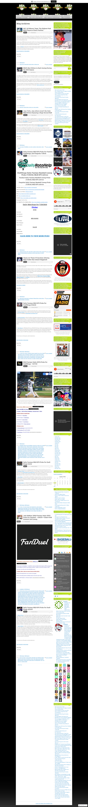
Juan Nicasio (20, 432)
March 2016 (57, 449)
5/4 (23, 506)
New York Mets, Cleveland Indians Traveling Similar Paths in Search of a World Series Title (63, 775)
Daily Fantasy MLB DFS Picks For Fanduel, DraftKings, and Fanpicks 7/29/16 (38, 152)
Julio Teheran (20, 328)
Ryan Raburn (42, 602)
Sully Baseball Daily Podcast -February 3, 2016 (63, 525)
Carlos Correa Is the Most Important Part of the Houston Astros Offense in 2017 (63, 746)
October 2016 (57, 440)
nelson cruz (31, 107)
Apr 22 (25, 611)
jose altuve (34, 146)
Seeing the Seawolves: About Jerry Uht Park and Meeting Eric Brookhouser (63, 651)
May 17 (25, 366)
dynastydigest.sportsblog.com (31, 313)
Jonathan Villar (38, 509)
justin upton (27, 453)
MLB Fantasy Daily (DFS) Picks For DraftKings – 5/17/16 (35, 363)
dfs (25, 354)
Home (18, 15)
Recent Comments (69, 552)
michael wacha (26, 660)
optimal (22, 358)
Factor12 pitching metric (39, 594)
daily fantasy (31, 251)
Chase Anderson (27, 423)
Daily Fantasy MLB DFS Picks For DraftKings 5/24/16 (34, 304)
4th (21, 506)
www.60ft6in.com (36, 604)
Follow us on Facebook (61, 546)
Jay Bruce (27, 277)
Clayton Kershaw (21, 428)
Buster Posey (22, 64)
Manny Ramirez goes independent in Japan (62, 747)
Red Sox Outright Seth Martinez (60, 508)
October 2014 (57, 460)
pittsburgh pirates (31, 601)
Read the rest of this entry (35, 432)
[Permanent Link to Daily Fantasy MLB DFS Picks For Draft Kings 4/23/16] (20, 611)
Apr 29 (18, 521)
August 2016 (57, 442)
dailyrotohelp (33, 155)
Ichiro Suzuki (40, 125)
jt (41, 509)
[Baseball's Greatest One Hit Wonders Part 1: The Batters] (67, 162)
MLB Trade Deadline (21, 299)
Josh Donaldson (31, 597)
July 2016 (56, 444)
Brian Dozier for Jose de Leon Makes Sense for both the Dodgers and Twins (63, 790)
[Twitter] (57, 596)
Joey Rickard (20, 452)
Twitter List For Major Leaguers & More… (62, 751)
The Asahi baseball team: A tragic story (61, 116)
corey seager (22, 146)
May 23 (25, 307)
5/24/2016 (29, 353)
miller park (39, 454)
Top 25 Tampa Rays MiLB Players (61, 750)
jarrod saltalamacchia (31, 450)
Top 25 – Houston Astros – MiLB (60, 776)
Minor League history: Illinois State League (62, 748)
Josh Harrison (28, 659)
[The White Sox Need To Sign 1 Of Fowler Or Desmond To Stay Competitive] (58, 143)
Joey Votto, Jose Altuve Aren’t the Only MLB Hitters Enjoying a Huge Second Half (37, 112)
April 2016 (56, 447)
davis (23, 354)
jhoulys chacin (23, 659)
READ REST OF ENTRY (21, 285)
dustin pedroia (41, 508)
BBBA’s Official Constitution (52, 17)
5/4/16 (25, 506)
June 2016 (56, 445)
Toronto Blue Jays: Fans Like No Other (63, 652)
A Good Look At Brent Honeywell (60, 114)
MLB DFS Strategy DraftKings (35, 456)
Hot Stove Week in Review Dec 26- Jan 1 (62, 767)
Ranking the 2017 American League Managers (63, 744)
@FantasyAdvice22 (23, 251)
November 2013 (57, 464)
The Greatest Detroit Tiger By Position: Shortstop (60, 759)
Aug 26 (25, 115)
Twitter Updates (59, 471)
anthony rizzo (39, 445)
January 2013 (57, 467)
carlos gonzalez (39, 506)
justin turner (23, 453)
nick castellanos (38, 357)
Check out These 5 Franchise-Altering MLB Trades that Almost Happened (36, 259)
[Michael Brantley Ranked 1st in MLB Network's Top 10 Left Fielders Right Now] (67, 143)
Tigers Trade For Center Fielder (60, 105)
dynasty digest (38, 354)
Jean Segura (41, 596)
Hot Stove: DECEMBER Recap (60, 768)
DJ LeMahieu (26, 146)
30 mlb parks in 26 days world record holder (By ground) (29, 590)
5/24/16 (26, 353)
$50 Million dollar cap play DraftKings (26, 445)
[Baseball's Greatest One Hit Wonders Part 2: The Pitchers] (67, 171)
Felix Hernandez (21, 482)
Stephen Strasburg (21, 317)
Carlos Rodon (24, 419)
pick (24, 358)
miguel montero (34, 454)
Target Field (32, 457)
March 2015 (57, 457)
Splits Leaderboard (40, 84)
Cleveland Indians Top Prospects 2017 (61, 99)
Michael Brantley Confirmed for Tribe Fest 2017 (63, 120)
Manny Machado (39, 453)
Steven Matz (20, 477)
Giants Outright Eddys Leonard (60, 507)
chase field (31, 592)
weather (34, 358)
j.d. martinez (25, 450)
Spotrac (22, 46)
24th (22, 353)
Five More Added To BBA (60, 618)
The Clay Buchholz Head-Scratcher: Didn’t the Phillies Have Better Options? (63, 785)
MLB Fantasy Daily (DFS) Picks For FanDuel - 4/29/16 (27, 600)
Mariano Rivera (36, 298)
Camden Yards (34, 446)
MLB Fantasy (22, 351)
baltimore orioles (23, 446)
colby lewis (19, 593)
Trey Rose (35, 457)
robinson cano (36, 64)
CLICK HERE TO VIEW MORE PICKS (34, 236)
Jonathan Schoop (25, 452)
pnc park (28, 457)
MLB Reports (22, 62)
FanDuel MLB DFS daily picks (23, 596)
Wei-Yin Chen (20, 430)
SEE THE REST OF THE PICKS (22, 340)
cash (40, 353)
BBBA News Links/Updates (36, 17)
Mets (34, 253)
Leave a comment (49, 64)
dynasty (34, 354)
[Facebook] (55, 596)
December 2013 (57, 463)
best (38, 353)
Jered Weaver (26, 421)
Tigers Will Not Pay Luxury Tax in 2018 (62, 93)
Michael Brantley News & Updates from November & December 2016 (62, 770)
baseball (35, 353)
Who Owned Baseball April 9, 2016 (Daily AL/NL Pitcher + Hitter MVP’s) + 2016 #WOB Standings (63, 523)
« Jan (54, 486)
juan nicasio (40, 597)
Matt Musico (33, 32)
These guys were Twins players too (61, 516)
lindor (32, 659)
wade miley (40, 457)
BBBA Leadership (65, 17)
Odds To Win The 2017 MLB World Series (62, 795)
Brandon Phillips (46, 276)
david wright (26, 64)
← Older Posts (19, 664)
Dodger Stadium (30, 449)
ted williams (27, 299)
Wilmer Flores (40, 276)
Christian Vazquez (35, 448)
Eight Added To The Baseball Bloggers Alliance (61, 620)
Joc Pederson (42, 450)
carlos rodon (20, 448)
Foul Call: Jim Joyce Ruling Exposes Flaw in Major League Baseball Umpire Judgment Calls (63, 655)
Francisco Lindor (26, 355)
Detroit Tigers (24, 449)
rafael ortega (37, 602)
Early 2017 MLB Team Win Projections (61, 794)
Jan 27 (25, 32)
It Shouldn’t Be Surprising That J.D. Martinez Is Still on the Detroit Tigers (63, 765)
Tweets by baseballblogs (58, 474)
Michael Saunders (20, 277)
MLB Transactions (62, 489)
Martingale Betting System (22, 454)
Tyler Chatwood (25, 604)
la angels (30, 453)
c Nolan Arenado (29, 446)
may (43, 355)
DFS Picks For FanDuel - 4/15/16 (60, 526)
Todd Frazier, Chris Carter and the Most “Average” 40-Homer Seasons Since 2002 (62, 783)
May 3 (25, 466)
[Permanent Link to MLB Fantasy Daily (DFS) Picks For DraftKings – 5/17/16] (20, 365)
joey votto (30, 146)
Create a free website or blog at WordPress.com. (44, 803)
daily (27, 251)
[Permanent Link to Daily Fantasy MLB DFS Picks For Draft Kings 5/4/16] (20, 465)
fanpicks (37, 251)
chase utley (30, 448)
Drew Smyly (33, 594)
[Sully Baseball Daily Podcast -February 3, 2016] (67, 152)
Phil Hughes (26, 417)
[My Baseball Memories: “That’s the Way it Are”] (58, 171)
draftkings (31, 354)
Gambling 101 (22, 589)
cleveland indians (41, 592)
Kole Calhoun (22, 598)
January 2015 (57, 458)
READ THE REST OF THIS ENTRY (23, 51)
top (32, 358)
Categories (59, 552)
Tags (62, 552)
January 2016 (57, 451)
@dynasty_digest (21, 312)
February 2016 (57, 450)
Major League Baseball (40, 659)
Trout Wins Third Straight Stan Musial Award (67, 604)
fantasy (40, 251)
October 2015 (57, 455)
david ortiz (21, 107)
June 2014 (56, 462)
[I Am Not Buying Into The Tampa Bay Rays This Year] (58, 133)
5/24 (23, 353)
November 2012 (57, 468)
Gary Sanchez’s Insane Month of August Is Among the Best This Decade (62, 793)
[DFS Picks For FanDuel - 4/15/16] (58, 162)
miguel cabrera (31, 64)
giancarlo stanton (32, 509)
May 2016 (56, 446)
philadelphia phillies (24, 601)
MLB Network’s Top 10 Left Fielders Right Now (63, 100)
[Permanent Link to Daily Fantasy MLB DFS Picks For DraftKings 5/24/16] (20, 306)
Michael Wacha (20, 615)
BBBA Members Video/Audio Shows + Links (32, 15)
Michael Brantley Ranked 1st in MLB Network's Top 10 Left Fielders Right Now (63, 521)
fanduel (34, 251)
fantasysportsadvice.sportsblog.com (27, 253)
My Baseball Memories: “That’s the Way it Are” (63, 530)
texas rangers (20, 604)
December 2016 (57, 438)
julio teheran (33, 355)
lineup (41, 355)
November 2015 (57, 453)
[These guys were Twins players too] (67, 133)
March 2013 (57, 466)
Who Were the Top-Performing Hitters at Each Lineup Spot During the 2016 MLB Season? (63, 118)
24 (20, 353)
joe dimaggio (31, 298)
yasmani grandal (24, 661)
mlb (41, 253)
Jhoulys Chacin (20, 626)
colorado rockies (24, 593)
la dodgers (34, 453)
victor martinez (30, 604)
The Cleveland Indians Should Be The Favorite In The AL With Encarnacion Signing (63, 781)
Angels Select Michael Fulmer (60, 494)
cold (42, 353)
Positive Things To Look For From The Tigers (63, 757)
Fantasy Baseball (20, 355)
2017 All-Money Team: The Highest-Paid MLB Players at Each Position (37, 29)
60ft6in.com (35, 561)
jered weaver (37, 450)
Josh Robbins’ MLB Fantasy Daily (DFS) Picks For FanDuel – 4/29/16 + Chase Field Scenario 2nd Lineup (37, 517)
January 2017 (57, 436)
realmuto (34, 510)
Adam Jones (35, 445)
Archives (64, 552)
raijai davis (29, 358)
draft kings (27, 354)
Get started (54, 1)
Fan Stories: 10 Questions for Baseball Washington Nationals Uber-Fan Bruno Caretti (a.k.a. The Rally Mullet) (68, 628)
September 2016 (57, 441)
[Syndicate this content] (54, 489)
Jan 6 (25, 72)
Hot (30, 355)
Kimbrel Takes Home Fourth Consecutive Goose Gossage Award (63, 612)
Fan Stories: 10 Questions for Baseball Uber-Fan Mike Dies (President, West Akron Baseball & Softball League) (68, 635)
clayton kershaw (41, 448)
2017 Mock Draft (58, 115)
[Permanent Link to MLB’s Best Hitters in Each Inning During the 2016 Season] (20, 71)
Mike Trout (35, 598)
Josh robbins (39, 452)
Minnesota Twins (40, 598)
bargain (32, 353)
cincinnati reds (35, 592)
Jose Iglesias (34, 452)
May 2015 (56, 456)
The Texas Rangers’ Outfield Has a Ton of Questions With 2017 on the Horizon (62, 103)
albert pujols (22, 298)
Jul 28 (25, 155)
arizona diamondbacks (25, 592)
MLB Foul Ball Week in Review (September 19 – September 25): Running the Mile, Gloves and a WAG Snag (63, 661)
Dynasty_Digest (35, 307)
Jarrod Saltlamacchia (35, 596)
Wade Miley (25, 415)
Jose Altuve (25, 121)
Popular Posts (67, 552)
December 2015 (57, 452)
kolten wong (38, 355)
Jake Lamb (29, 596)
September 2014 (57, 461)
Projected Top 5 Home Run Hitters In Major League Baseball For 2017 (62, 778)
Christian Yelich (20, 508)
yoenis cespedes (35, 107)
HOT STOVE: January (58, 761)
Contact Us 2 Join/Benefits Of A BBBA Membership (57, 15)
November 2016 (57, 439)
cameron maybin (40, 446)
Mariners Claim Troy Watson (60, 497)
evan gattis (38, 449)
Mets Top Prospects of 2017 (60, 90)
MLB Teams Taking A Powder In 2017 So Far (62, 121)
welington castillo (39, 358)
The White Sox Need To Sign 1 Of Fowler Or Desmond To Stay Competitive (62, 519)
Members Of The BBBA (22, 17)
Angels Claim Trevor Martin (60, 499)
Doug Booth (34, 366)
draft (30, 508)
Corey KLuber (30, 593)
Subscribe (56, 82)
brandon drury (33, 506)
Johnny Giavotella (21, 597)
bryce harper (23, 657)
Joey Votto (41, 119)
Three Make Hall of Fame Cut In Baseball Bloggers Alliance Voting (63, 622)
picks (26, 358)
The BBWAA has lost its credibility (61, 104)
